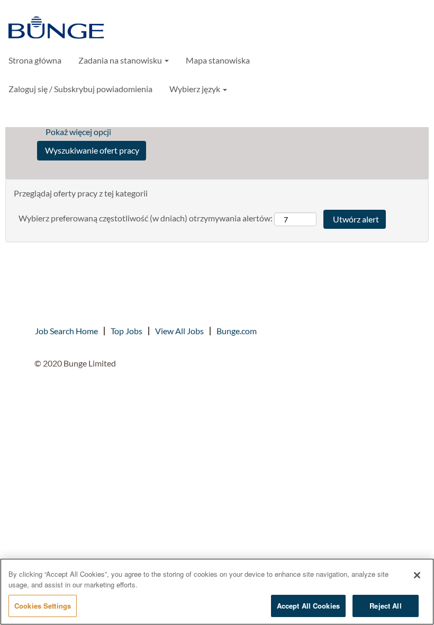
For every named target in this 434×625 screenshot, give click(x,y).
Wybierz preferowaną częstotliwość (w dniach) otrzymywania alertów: (146, 218)
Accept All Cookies (308, 606)
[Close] (417, 575)
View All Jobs (179, 331)
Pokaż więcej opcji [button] (78, 132)
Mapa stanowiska (218, 60)
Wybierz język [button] (195, 89)
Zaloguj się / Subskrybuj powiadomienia (80, 89)
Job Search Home (66, 331)
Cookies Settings (42, 606)
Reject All (385, 606)
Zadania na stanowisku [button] (121, 60)
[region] (217, 591)
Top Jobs (126, 331)
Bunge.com (236, 331)
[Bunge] (56, 29)
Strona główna (34, 60)
